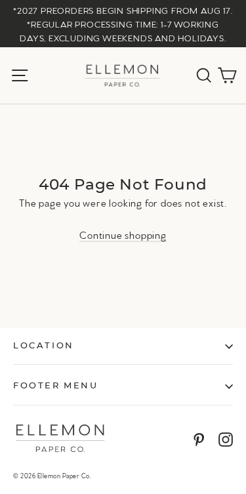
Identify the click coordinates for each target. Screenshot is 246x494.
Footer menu (55, 386)
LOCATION (43, 346)
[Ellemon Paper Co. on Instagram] (225, 438)
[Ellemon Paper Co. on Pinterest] (199, 438)
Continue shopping (123, 234)
